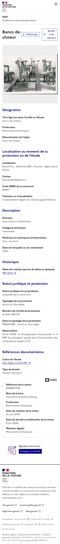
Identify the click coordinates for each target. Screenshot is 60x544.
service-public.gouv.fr (30, 505)
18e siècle (7, 273)
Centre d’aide (47, 524)
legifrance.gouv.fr (11, 511)
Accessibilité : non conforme (14, 519)
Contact (34, 519)
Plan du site (10, 529)
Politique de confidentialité (28, 534)
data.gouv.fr (32, 511)
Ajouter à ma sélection (51, 34)
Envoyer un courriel (30, 451)
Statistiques (29, 524)
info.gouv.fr (8, 505)
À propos (46, 519)
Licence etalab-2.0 (26, 540)
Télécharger (32, 34)
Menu (56, 4)
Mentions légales (9, 534)
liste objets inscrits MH (14, 363)
